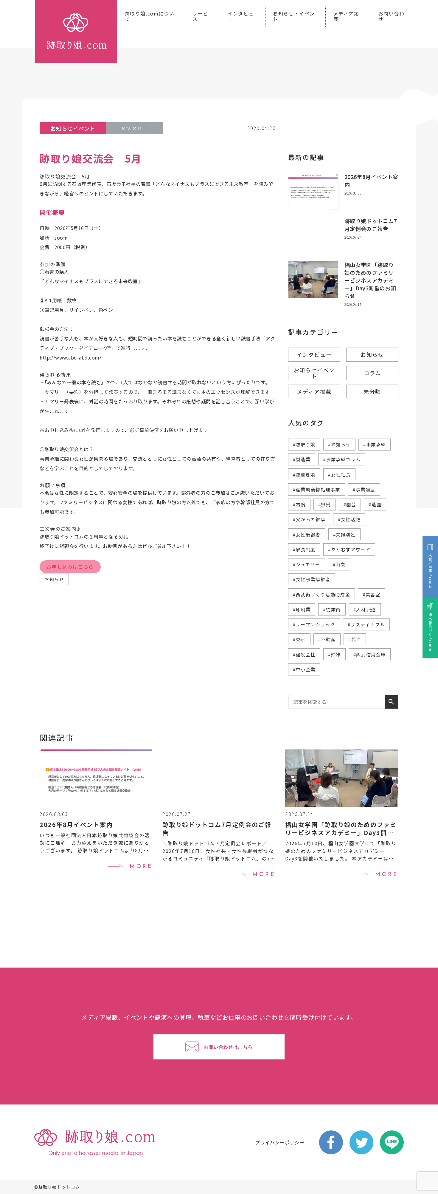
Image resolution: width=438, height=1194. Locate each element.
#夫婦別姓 (344, 534)
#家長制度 (304, 549)
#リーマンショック (314, 624)
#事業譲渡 (364, 489)
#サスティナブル (366, 624)
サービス (200, 16)
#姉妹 (334, 654)
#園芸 (350, 504)
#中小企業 (304, 669)
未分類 (372, 391)
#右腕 (299, 504)
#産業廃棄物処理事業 (316, 489)
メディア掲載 (346, 16)
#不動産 (327, 639)
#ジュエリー (306, 564)
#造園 (375, 504)
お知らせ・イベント (294, 16)
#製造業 (301, 459)
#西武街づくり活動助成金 (321, 594)
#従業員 (332, 609)
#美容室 (371, 594)
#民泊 (354, 639)
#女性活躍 (349, 519)
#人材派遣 (364, 609)
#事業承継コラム (342, 459)
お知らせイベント (314, 373)
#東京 (299, 639)
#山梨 (339, 564)
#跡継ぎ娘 (304, 474)
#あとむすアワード (349, 549)
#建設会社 (304, 654)
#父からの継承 (309, 519)
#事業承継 (374, 444)
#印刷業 (301, 609)
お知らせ (54, 579)
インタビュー (241, 16)
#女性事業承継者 (311, 579)
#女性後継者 (307, 534)
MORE (141, 866)
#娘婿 (324, 504)
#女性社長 (339, 474)
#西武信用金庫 (369, 654)
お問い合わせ (391, 16)
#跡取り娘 (304, 444)
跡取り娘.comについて (150, 16)
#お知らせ (339, 444)
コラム (372, 373)
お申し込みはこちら (70, 566)
